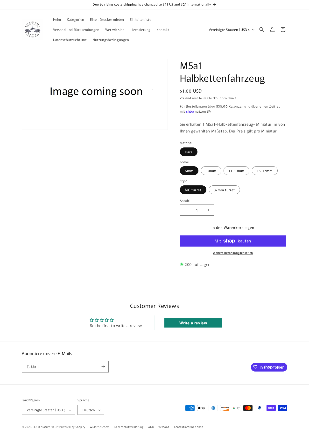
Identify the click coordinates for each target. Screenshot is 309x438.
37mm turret (224, 189)
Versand (185, 98)
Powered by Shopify (72, 427)
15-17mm (265, 170)
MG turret (193, 189)
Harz (188, 151)
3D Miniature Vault (46, 427)
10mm (211, 170)
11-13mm (236, 170)
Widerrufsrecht (100, 427)
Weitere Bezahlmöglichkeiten (233, 252)
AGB (151, 427)
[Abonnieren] (103, 366)
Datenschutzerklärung (129, 427)
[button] (261, 29)
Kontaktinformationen (188, 427)
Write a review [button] (193, 323)
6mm (189, 170)
